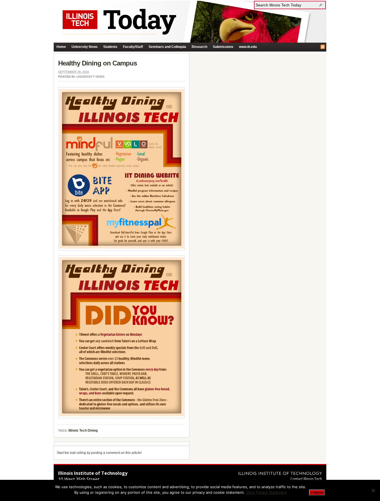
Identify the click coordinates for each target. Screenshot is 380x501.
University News (84, 47)
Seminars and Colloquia (167, 47)
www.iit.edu (248, 47)
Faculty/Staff (133, 47)
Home (61, 47)
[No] (373, 490)
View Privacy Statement (266, 492)
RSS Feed (322, 47)
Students (110, 47)
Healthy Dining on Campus (97, 63)
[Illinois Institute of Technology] (280, 473)
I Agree (317, 492)
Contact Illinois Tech (306, 478)
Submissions (223, 47)
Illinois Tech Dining (83, 430)
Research (199, 47)
